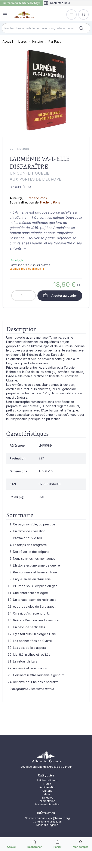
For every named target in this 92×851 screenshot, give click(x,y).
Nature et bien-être (47, 804)
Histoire (37, 41)
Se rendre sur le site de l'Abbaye (21, 3)
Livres (22, 41)
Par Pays (55, 41)
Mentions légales (47, 825)
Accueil (8, 41)
